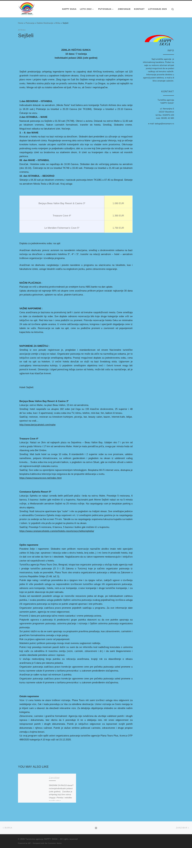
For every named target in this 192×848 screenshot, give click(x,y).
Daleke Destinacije (45, 23)
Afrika (57, 23)
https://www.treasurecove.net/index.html (40, 478)
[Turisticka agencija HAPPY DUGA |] (26, 9)
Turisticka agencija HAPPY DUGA (41, 839)
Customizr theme (55, 843)
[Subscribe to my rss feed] (173, 840)
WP (29, 843)
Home (20, 23)
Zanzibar (54, 777)
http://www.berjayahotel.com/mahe (37, 424)
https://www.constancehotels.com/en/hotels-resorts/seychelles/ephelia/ (56, 531)
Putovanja (30, 23)
